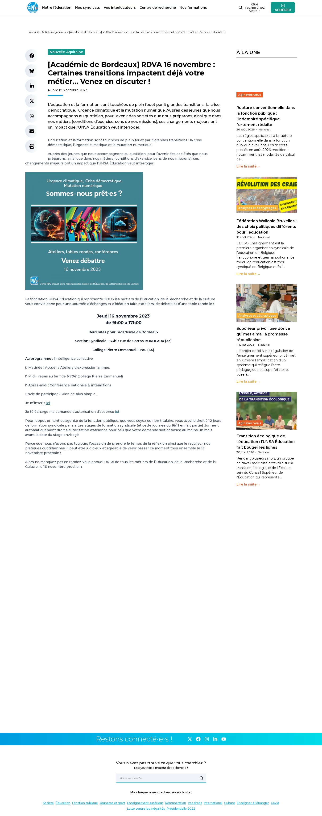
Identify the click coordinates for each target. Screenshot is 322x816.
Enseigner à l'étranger (253, 803)
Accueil (34, 32)
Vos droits (195, 803)
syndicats (87, 7)
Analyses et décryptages (257, 208)
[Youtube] (223, 739)
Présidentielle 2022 (181, 808)
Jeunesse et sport (112, 803)
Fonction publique (85, 803)
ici (48, 403)
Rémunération (175, 803)
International (213, 803)
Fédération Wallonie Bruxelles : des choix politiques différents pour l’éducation (266, 226)
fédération (56, 7)
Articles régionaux (54, 32)
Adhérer (283, 10)
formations (193, 7)
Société (48, 803)
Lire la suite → (248, 166)
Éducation (63, 803)
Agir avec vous (249, 94)
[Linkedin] (215, 739)
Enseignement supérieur (145, 803)
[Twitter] (189, 739)
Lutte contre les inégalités (146, 808)
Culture (229, 803)
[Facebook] (198, 739)
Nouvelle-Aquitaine (66, 52)
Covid (275, 803)
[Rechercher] (201, 778)
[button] (31, 55)
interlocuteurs (120, 7)
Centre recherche (158, 7)
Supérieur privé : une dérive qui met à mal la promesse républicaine (263, 334)
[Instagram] (206, 739)
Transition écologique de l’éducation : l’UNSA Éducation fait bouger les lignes (265, 442)
